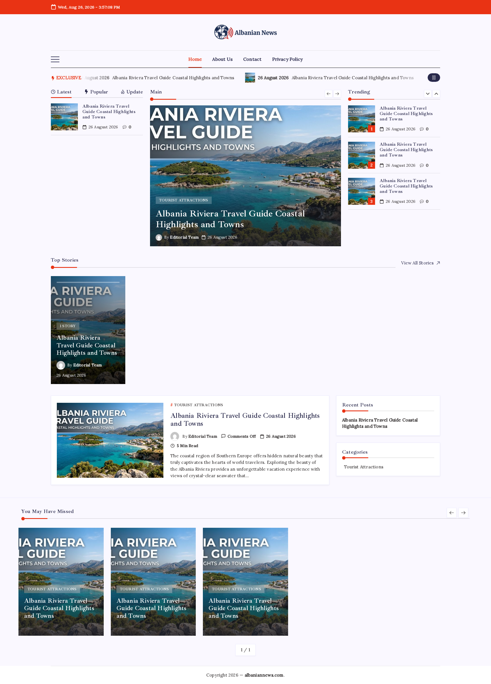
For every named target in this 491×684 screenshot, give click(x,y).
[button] (55, 59)
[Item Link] (64, 116)
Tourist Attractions (363, 467)
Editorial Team (184, 237)
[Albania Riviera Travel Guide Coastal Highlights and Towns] (245, 175)
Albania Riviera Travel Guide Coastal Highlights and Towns (171, 77)
